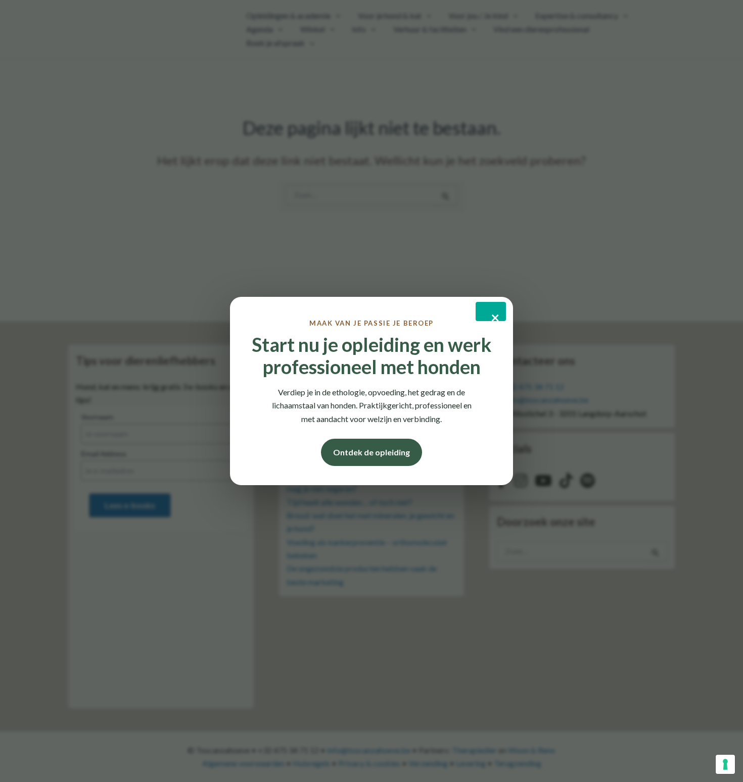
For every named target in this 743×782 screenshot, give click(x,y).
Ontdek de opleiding (371, 452)
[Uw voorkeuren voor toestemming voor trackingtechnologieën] (725, 764)
